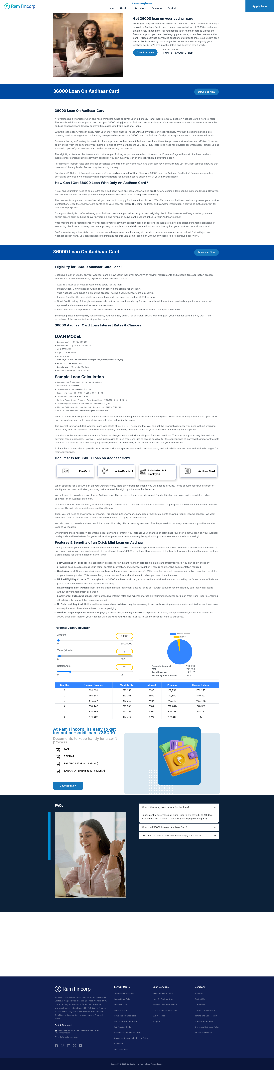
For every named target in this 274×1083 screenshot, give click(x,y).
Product (172, 8)
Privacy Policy (120, 1004)
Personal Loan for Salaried (165, 1004)
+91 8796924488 (84, 1030)
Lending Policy (120, 1010)
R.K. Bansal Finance (203, 1032)
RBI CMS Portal (121, 1049)
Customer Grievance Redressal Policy (131, 1038)
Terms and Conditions (124, 993)
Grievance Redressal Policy (207, 1027)
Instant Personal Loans (163, 993)
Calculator (157, 8)
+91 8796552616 (66, 1030)
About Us (124, 8)
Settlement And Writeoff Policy (127, 1032)
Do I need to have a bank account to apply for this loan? (172, 835)
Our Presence (159, 1016)
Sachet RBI (119, 1043)
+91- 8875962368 (178, 53)
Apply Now (140, 8)
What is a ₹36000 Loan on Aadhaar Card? (164, 827)
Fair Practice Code (122, 1027)
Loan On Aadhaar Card (163, 999)
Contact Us (200, 999)
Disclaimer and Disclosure (125, 1021)
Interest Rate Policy (122, 999)
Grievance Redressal (204, 1021)
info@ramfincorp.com (68, 1037)
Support (156, 1021)
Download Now (145, 52)
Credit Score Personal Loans (166, 1010)
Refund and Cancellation (125, 1016)
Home (111, 8)
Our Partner (200, 1004)
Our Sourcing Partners (205, 1010)
